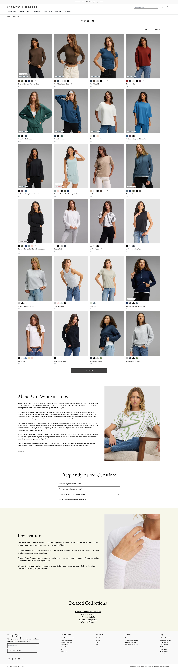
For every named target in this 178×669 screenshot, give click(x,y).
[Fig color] (140, 81)
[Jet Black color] (68, 81)
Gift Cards (162, 647)
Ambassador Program (130, 642)
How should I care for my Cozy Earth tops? (72, 494)
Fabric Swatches (164, 651)
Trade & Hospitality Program (132, 640)
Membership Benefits (165, 640)
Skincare (58, 11)
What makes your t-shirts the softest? (71, 484)
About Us (98, 638)
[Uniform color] (19, 136)
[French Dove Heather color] (101, 246)
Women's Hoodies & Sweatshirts (88, 612)
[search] (156, 7)
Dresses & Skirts (88, 617)
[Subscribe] (36, 646)
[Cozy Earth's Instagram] (9, 659)
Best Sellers (12, 11)
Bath (28, 11)
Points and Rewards (165, 638)
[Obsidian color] (58, 81)
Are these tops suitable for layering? (70, 489)
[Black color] (25, 81)
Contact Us (63, 647)
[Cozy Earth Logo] (22, 7)
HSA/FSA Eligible (164, 644)
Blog (97, 644)
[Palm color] (91, 303)
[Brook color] (55, 191)
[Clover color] (101, 358)
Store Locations (164, 642)
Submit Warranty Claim (66, 640)
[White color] (61, 81)
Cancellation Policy (164, 666)
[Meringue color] (29, 358)
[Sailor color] (25, 358)
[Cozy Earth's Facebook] (12, 659)
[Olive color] (22, 81)
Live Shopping (163, 649)
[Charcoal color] (32, 81)
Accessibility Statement (154, 666)
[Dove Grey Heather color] (104, 191)
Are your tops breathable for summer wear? (72, 500)
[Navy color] (29, 81)
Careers (97, 647)
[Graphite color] (130, 303)
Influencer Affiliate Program (131, 644)
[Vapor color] (61, 303)
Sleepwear (37, 11)
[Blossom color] (58, 191)
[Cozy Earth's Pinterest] (22, 659)
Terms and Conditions (142, 666)
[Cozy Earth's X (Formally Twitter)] (16, 659)
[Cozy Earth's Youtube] (19, 659)
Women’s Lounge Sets (88, 619)
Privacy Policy (133, 666)
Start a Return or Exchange (67, 638)
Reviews (98, 640)
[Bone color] (133, 81)
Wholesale (127, 638)
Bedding (21, 11)
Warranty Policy (64, 644)
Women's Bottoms (88, 614)
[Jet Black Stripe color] (91, 246)
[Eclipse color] (130, 81)
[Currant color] (127, 81)
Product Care (64, 651)
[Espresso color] (19, 81)
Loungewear (48, 11)
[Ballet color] (58, 303)
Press (97, 642)
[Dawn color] (127, 191)
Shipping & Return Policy (66, 642)
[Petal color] (97, 136)
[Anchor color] (127, 136)
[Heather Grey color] (65, 81)
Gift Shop (67, 11)
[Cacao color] (101, 191)
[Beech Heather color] (91, 191)
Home (8, 16)
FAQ (62, 649)
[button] (168, 7)
